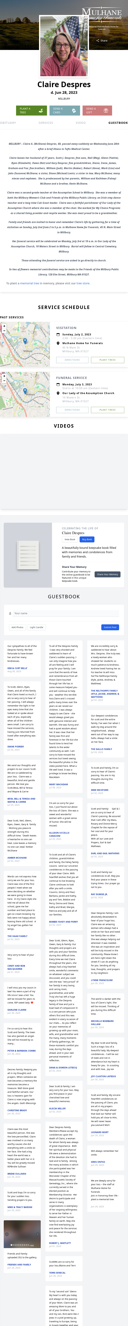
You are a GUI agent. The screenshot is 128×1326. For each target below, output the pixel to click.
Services (46, 123)
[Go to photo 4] (17, 1245)
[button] (25, 341)
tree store (82, 283)
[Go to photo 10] (28, 1245)
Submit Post (110, 627)
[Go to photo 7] (22, 1245)
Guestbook (118, 123)
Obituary (8, 123)
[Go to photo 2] (13, 1245)
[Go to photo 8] (24, 1245)
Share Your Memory (107, 574)
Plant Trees (108, 359)
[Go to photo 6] (20, 1245)
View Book (70, 539)
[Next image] (37, 1234)
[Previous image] (7, 1234)
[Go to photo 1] (11, 1245)
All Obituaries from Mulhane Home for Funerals (101, 27)
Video (81, 123)
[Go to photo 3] (15, 1245)
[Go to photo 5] (19, 1245)
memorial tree (29, 283)
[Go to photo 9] (26, 1245)
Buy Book (87, 539)
